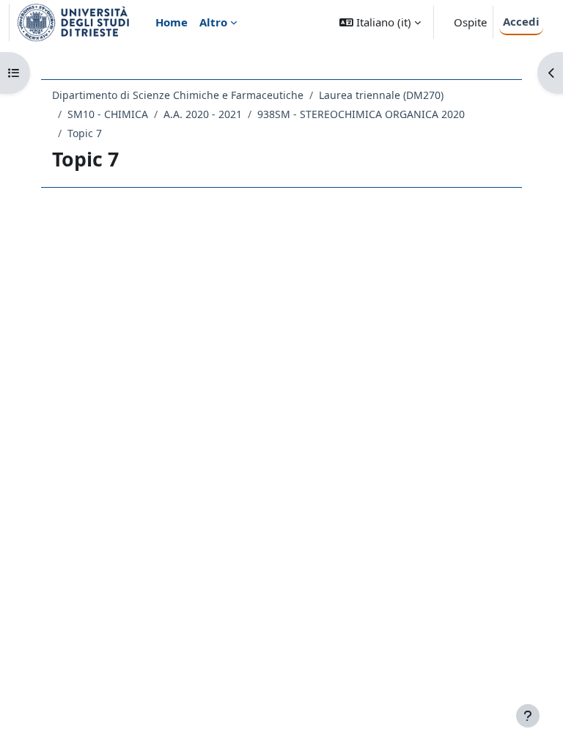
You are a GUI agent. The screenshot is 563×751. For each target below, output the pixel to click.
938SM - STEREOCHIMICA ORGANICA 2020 (361, 114)
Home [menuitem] (171, 22)
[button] (380, 22)
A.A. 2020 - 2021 (202, 114)
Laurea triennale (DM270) (381, 95)
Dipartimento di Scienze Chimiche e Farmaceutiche (177, 95)
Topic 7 (84, 133)
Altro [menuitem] (213, 22)
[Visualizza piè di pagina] (528, 716)
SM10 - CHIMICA (107, 114)
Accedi (521, 21)
